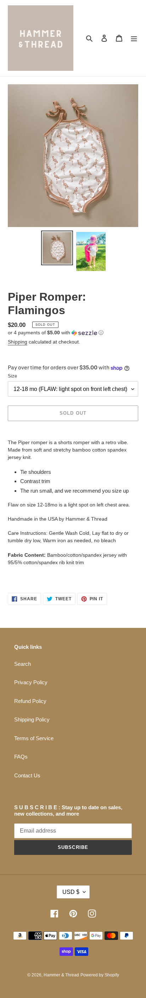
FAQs (21, 757)
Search (22, 664)
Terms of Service (34, 738)
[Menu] (134, 38)
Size (12, 376)
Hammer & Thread (61, 975)
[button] (55, 332)
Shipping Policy (32, 719)
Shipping (17, 342)
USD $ (70, 892)
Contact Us (27, 775)
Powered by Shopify (99, 975)
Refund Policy (30, 701)
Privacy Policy (30, 682)
